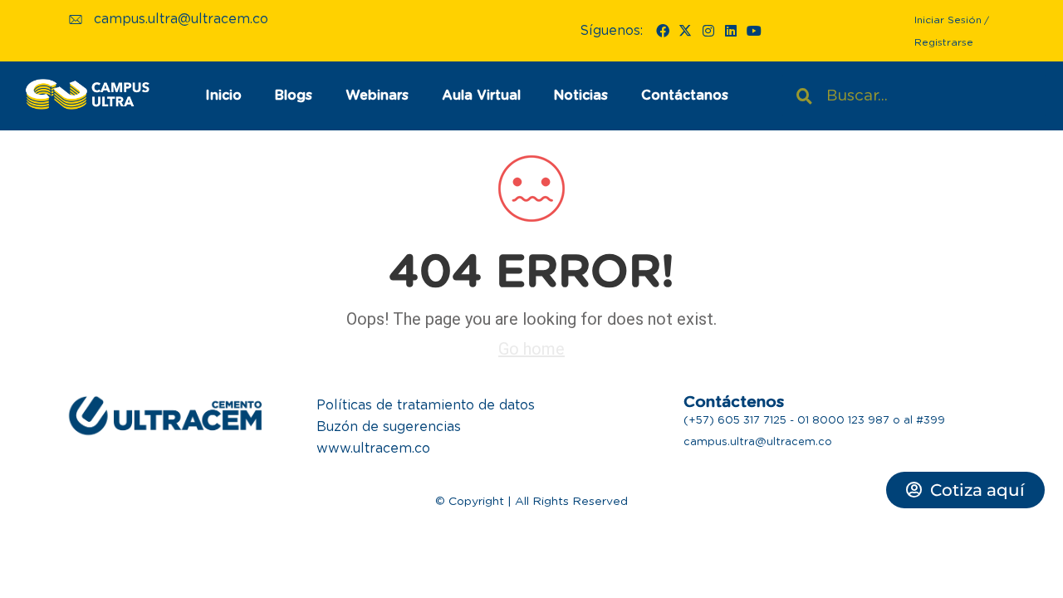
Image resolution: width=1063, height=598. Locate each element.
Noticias (581, 95)
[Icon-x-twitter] (685, 31)
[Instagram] (708, 31)
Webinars (377, 95)
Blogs (293, 95)
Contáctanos (684, 95)
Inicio (223, 95)
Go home (531, 349)
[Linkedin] (731, 31)
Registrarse (943, 42)
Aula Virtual (481, 95)
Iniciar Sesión (948, 20)
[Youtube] (753, 31)
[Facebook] (663, 31)
